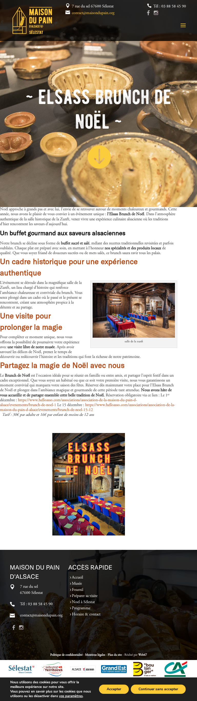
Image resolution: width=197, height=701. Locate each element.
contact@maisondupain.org (93, 13)
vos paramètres (71, 696)
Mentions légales (95, 654)
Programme (81, 608)
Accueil (77, 577)
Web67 (142, 654)
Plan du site (115, 654)
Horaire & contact (86, 614)
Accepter (114, 689)
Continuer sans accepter (158, 689)
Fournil (77, 590)
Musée (77, 584)
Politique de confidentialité (66, 654)
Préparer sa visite (84, 596)
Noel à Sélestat (83, 602)
